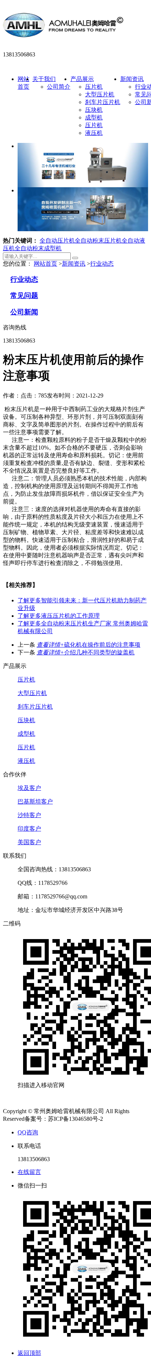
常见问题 (24, 295)
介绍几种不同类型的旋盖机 (86, 652)
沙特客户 (29, 815)
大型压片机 (99, 94)
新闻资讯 (132, 79)
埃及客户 (29, 788)
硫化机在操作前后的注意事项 (88, 645)
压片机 (94, 87)
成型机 (94, 117)
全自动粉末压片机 (98, 240)
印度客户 (29, 828)
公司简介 (58, 87)
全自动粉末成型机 (38, 248)
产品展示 (82, 79)
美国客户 (29, 842)
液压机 (94, 133)
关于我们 (44, 79)
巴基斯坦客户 (35, 801)
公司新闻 (24, 312)
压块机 (94, 110)
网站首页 (45, 264)
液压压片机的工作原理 (59, 616)
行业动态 (102, 264)
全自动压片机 (57, 240)
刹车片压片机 (102, 102)
